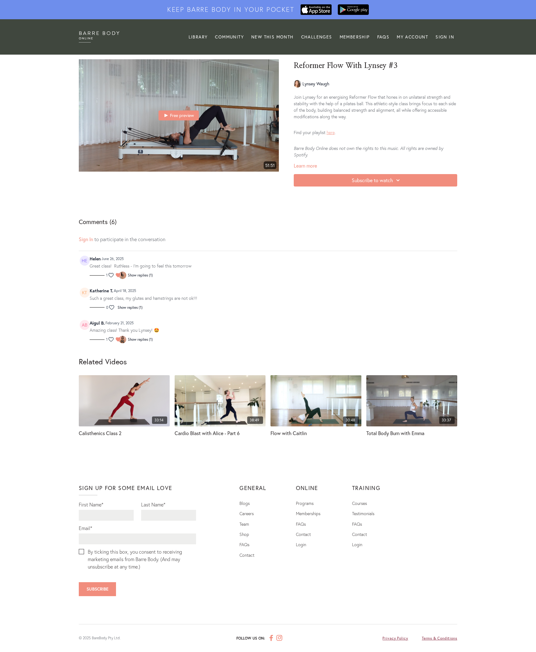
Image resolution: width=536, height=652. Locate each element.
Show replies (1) (140, 275)
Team (244, 524)
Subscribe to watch (372, 180)
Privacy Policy (395, 638)
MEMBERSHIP (355, 37)
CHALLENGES (316, 37)
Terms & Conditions (439, 638)
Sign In (445, 37)
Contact (246, 555)
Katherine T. (101, 291)
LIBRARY (198, 37)
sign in (86, 239)
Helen (95, 259)
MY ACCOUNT (412, 37)
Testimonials (363, 513)
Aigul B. (97, 323)
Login (301, 544)
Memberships (308, 513)
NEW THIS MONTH (272, 37)
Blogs (244, 503)
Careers (246, 513)
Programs (305, 503)
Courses (359, 503)
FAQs (383, 37)
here (331, 132)
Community (229, 37)
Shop (244, 534)
